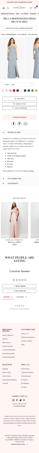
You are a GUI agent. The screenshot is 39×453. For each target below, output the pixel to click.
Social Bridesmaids (8, 353)
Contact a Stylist (26, 341)
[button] (12, 58)
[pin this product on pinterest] (19, 124)
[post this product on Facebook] (13, 124)
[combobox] (20, 84)
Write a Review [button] (20, 286)
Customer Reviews (27, 372)
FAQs (22, 344)
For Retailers (25, 383)
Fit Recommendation (27, 337)
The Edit (5, 383)
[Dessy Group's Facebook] (18, 400)
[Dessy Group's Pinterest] (25, 400)
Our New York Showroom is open (19, 2)
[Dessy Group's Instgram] (14, 400)
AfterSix (5, 339)
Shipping (5, 369)
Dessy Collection (7, 335)
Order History (6, 376)
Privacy (30, 440)
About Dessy (25, 369)
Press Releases (26, 376)
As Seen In (24, 380)
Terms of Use (19, 442)
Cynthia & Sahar (7, 346)
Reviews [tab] (7, 297)
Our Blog (24, 387)
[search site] (8, 8)
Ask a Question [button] (20, 291)
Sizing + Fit (24, 333)
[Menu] (4, 8)
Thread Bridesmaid (8, 357)
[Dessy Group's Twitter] (21, 400)
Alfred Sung (6, 342)
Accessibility (9, 440)
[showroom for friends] (31, 8)
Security (24, 440)
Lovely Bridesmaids (8, 350)
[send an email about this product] (25, 124)
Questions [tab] (20, 297)
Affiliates (17, 440)
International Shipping (9, 380)
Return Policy (6, 372)
